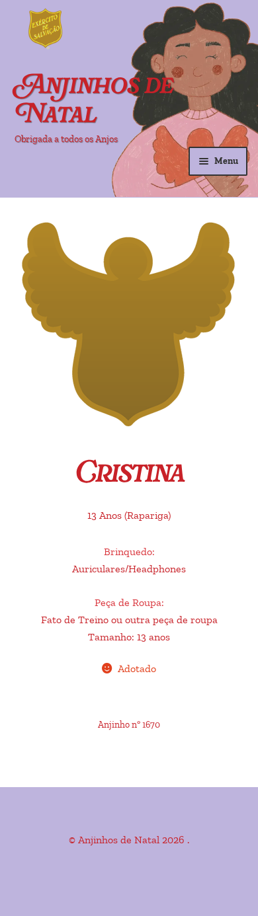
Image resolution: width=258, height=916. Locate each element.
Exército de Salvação (99, 30)
